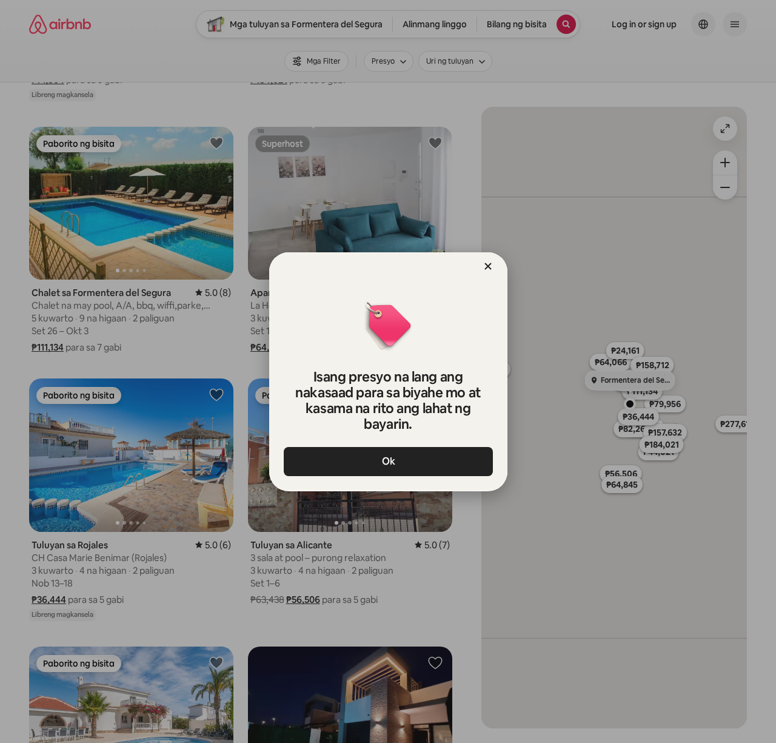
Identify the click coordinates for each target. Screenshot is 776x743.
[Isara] (488, 266)
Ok (388, 461)
